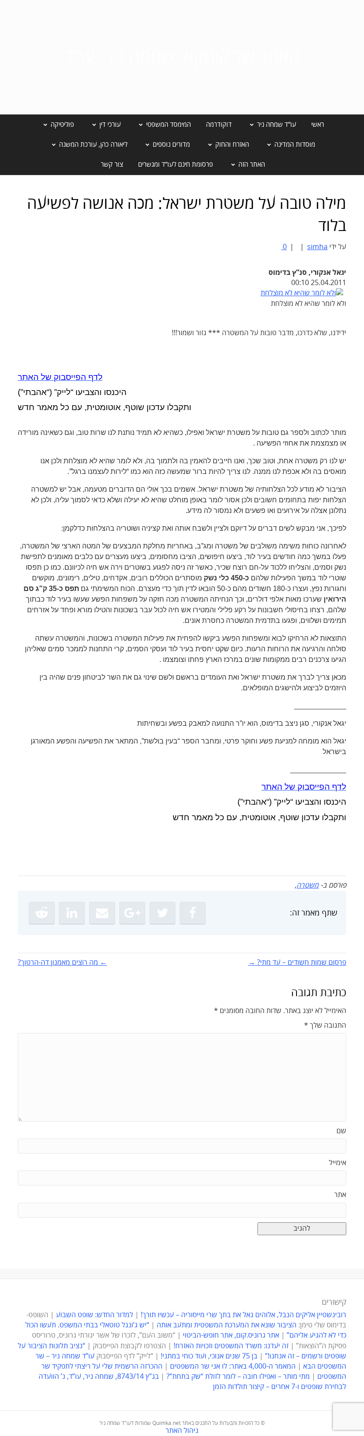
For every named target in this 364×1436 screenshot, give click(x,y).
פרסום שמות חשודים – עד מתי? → (297, 962)
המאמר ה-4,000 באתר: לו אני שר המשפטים (233, 1366)
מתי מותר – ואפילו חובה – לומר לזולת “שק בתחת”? (238, 1376)
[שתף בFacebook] (193, 913)
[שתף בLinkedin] (72, 913)
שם (341, 1131)
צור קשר (112, 164)
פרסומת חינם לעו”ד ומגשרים (175, 164)
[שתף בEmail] (102, 913)
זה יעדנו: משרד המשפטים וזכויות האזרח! (231, 1346)
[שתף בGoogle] (132, 913)
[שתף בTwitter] (162, 913)
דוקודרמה (219, 125)
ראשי (317, 125)
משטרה (308, 885)
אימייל (337, 1162)
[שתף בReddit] (42, 913)
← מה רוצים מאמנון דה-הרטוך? (62, 962)
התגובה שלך (325, 1025)
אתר (340, 1194)
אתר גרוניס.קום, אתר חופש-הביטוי (231, 1335)
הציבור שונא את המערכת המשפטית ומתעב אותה (227, 1325)
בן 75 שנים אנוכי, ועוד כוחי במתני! (209, 1356)
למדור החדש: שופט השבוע (94, 1315)
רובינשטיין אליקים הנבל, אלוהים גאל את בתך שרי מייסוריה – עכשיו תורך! (242, 1315)
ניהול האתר (182, 1430)
